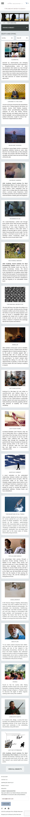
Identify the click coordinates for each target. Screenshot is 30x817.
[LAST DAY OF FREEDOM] (15, 741)
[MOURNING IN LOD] (15, 209)
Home (4, 22)
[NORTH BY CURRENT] (15, 463)
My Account (4, 776)
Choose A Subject (8, 27)
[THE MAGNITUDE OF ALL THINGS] (15, 505)
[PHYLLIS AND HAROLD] (15, 547)
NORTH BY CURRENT (15, 472)
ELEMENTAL (15, 59)
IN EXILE (15, 681)
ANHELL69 (15, 344)
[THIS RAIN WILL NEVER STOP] (15, 295)
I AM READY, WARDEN (15, 180)
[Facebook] (2, 808)
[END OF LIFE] (15, 632)
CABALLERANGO (15, 599)
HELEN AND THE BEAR (15, 145)
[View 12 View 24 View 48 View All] (22, 38)
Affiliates (3, 788)
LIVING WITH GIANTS (15, 716)
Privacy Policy (5, 785)
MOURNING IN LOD (15, 218)
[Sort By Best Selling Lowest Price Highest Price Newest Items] (7, 38)
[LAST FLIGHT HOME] (15, 419)
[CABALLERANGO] (15, 590)
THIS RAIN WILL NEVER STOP (15, 304)
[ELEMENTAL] (15, 50)
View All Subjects (15, 769)
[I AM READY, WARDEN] (15, 171)
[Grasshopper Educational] (15, 3)
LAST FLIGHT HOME (15, 428)
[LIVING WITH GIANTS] (15, 707)
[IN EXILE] (15, 672)
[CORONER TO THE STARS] (15, 92)
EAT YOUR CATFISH (15, 388)
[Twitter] (5, 808)
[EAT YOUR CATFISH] (15, 379)
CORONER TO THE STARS (15, 101)
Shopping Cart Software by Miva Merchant (11, 814)
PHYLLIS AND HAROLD (15, 556)
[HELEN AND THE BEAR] (15, 136)
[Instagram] (8, 808)
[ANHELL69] (15, 335)
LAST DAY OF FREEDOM (15, 750)
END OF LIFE (15, 641)
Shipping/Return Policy (7, 782)
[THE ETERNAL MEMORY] (15, 251)
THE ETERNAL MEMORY (15, 260)
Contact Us (4, 779)
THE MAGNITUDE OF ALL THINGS (15, 514)
